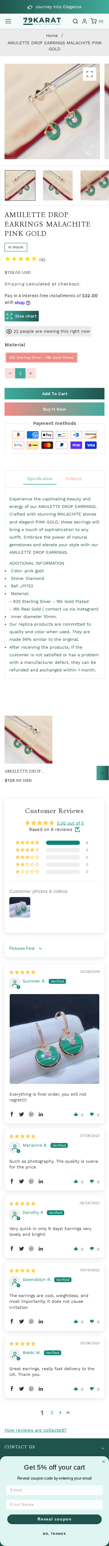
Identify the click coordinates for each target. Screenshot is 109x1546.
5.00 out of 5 (70, 823)
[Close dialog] (104, 1461)
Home (52, 35)
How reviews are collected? (35, 1430)
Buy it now (54, 409)
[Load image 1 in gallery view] (20, 185)
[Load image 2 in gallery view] (58, 185)
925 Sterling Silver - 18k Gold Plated (41, 357)
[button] (8, 21)
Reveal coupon (55, 1519)
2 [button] (52, 1412)
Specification (40, 478)
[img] (22, 972)
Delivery (74, 478)
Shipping (15, 283)
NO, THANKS (54, 1533)
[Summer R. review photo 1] (54, 1039)
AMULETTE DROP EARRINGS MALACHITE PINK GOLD (28, 771)
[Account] (84, 21)
